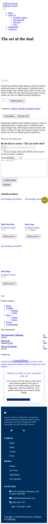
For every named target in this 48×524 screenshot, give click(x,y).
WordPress (4, 366)
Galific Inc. (11, 519)
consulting (30, 108)
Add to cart (16, 101)
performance (20, 364)
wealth (43, 364)
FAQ (15, 24)
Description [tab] (10, 116)
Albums (14, 317)
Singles (14, 320)
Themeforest (34, 364)
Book (10, 361)
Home (10, 13)
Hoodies (22, 108)
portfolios (27, 364)
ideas (30, 361)
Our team (17, 22)
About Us (12, 15)
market (37, 108)
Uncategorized (12, 324)
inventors (35, 361)
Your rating (5, 158)
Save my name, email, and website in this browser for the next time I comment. (22, 153)
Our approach (18, 20)
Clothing (14, 108)
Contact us (12, 29)
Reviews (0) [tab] (23, 116)
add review (10, 180)
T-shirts (14, 313)
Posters (9, 322)
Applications (13, 27)
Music (8, 315)
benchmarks (4, 361)
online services (11, 364)
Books (8, 306)
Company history (20, 17)
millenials (4, 364)
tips (40, 364)
